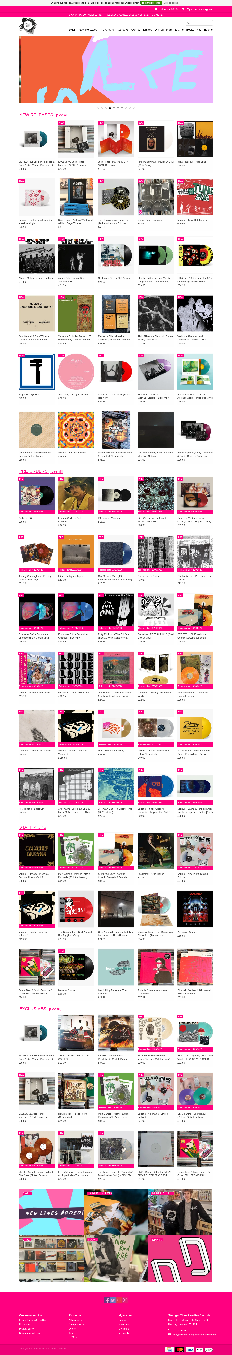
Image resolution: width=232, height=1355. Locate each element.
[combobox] (199, 23)
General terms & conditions (33, 1320)
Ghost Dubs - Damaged (150, 219)
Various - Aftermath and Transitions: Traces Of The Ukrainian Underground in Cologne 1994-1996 (191, 338)
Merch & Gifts (175, 29)
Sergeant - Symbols (29, 394)
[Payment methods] (169, 1349)
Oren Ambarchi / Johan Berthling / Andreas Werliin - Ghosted (115, 934)
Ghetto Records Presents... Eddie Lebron (195, 578)
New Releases (88, 29)
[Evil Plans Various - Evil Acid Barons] (76, 430)
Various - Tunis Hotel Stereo (192, 219)
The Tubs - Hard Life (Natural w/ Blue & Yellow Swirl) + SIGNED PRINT (115, 1173)
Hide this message (151, 3)
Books (190, 29)
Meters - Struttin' (67, 990)
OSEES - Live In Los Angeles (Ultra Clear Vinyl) (153, 752)
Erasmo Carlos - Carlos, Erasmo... (71, 520)
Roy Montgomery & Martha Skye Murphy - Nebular (155, 454)
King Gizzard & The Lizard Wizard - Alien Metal (152, 520)
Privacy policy (26, 1328)
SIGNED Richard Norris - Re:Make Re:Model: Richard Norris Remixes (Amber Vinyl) (114, 1057)
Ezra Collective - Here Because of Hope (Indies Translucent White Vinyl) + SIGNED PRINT (75, 1173)
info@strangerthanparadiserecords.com (194, 1334)
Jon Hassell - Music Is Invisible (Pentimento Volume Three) (114, 694)
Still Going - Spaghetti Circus (73, 394)
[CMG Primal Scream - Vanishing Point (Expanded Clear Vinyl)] (116, 430)
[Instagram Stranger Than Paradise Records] (125, 1300)
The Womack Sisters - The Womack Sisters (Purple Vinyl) (154, 396)
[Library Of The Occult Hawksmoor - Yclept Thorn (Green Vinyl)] (76, 1091)
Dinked (159, 29)
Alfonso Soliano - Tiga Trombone (36, 278)
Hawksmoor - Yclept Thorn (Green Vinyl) (72, 1115)
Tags (71, 1333)
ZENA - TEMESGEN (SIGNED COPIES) (74, 1057)
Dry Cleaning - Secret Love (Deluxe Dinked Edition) (192, 1115)
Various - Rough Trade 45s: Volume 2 (73, 752)
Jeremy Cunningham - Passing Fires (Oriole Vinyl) (35, 578)
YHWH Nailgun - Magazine (191, 161)
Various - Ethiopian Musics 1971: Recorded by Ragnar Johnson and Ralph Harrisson (75, 338)
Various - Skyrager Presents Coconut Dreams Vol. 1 (34, 875)
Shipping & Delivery (29, 1333)
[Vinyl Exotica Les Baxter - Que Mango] (156, 851)
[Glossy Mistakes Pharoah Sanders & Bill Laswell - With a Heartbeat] (195, 967)
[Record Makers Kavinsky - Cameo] (195, 909)
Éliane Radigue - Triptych (71, 576)
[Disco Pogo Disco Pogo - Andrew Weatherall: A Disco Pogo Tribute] (76, 197)
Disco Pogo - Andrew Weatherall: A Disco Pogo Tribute (76, 221)
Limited (147, 29)
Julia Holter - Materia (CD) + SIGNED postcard (113, 163)
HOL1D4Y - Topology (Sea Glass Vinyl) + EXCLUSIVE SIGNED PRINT (195, 1057)
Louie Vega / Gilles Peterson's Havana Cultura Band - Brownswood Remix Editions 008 (36, 454)
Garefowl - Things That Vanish (35, 750)
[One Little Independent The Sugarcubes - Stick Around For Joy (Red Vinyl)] (76, 909)
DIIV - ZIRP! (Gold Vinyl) (111, 750)
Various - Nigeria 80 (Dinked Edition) (192, 875)
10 (134, 108)
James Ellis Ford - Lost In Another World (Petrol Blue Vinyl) (195, 396)
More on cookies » (172, 3)
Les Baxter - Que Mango (151, 873)
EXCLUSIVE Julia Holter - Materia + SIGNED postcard (73, 163)
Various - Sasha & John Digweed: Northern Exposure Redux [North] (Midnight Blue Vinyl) (195, 810)
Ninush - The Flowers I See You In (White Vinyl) (36, 221)
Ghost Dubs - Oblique (149, 576)
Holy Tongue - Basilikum (31, 808)
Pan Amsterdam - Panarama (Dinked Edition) (192, 694)
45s (199, 29)
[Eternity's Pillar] (116, 69)
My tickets (124, 1328)
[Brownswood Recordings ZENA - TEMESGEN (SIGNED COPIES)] (76, 1033)
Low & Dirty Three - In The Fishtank (112, 992)
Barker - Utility (26, 518)
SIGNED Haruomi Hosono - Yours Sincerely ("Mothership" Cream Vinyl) (154, 1057)
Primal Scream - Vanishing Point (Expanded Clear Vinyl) (115, 454)
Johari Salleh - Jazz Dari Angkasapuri (71, 280)
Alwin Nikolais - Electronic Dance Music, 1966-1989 (155, 338)
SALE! (72, 29)
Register (123, 1320)
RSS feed (74, 1337)
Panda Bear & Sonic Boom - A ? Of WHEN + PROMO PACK (35, 992)
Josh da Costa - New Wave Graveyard (152, 992)
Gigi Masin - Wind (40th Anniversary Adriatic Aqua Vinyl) (115, 578)
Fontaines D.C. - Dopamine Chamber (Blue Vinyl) (73, 636)
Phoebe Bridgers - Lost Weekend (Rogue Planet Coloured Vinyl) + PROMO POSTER (155, 280)
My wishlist (124, 1333)
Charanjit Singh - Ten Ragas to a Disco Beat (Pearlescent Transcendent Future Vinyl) (155, 934)
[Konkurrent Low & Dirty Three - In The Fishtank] (116, 967)
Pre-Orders (107, 29)
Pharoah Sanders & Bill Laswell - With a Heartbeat (194, 992)
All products (75, 1320)
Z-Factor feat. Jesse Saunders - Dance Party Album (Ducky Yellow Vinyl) (194, 752)
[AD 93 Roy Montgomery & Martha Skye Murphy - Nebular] (156, 430)
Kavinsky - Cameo (187, 932)
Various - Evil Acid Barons (72, 452)
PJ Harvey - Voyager (109, 518)
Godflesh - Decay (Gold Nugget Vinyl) (155, 694)
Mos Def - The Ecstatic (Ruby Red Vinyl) (114, 396)
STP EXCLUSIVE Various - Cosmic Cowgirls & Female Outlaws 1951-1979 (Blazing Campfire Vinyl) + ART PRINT (193, 636)
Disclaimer (24, 1324)
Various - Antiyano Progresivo (34, 692)
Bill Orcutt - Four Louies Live (73, 692)
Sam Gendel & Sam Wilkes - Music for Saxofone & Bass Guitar (34, 338)
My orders (124, 1324)
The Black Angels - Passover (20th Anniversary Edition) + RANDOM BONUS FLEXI (113, 221)
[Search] (187, 23)
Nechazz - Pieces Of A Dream (114, 278)
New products (76, 1324)
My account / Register (199, 9)
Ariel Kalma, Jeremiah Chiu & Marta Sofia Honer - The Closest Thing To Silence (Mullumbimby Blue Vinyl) (75, 810)
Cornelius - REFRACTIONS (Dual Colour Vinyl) (156, 636)
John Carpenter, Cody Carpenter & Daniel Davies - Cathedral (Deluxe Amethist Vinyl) (195, 454)
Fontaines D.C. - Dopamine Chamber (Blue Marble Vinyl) (34, 636)
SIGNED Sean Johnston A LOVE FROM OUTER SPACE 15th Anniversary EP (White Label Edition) (155, 1173)
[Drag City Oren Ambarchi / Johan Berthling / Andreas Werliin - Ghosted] (116, 909)
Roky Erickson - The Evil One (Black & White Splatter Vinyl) (113, 636)
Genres (135, 29)
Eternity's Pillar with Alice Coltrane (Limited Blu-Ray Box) (114, 338)
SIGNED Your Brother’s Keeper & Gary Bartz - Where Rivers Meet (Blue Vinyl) (36, 163)
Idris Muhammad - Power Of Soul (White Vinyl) (156, 163)
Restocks (123, 29)
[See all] (62, 115)
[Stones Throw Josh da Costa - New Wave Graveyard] (156, 967)
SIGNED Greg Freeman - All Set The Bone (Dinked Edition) (36, 1173)
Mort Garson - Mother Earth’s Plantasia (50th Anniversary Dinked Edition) (74, 875)
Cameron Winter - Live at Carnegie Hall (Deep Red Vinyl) (194, 520)
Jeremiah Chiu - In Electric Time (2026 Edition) (115, 810)
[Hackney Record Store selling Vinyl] (37, 26)
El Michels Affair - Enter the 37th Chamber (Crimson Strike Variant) (194, 280)
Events (208, 29)
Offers (72, 1328)
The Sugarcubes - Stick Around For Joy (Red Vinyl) (75, 934)
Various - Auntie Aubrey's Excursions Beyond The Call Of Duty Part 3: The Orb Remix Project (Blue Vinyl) (154, 810)
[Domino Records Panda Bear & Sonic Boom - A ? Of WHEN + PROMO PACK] (36, 967)
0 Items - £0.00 (168, 9)
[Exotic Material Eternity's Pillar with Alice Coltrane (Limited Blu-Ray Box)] (116, 313)
